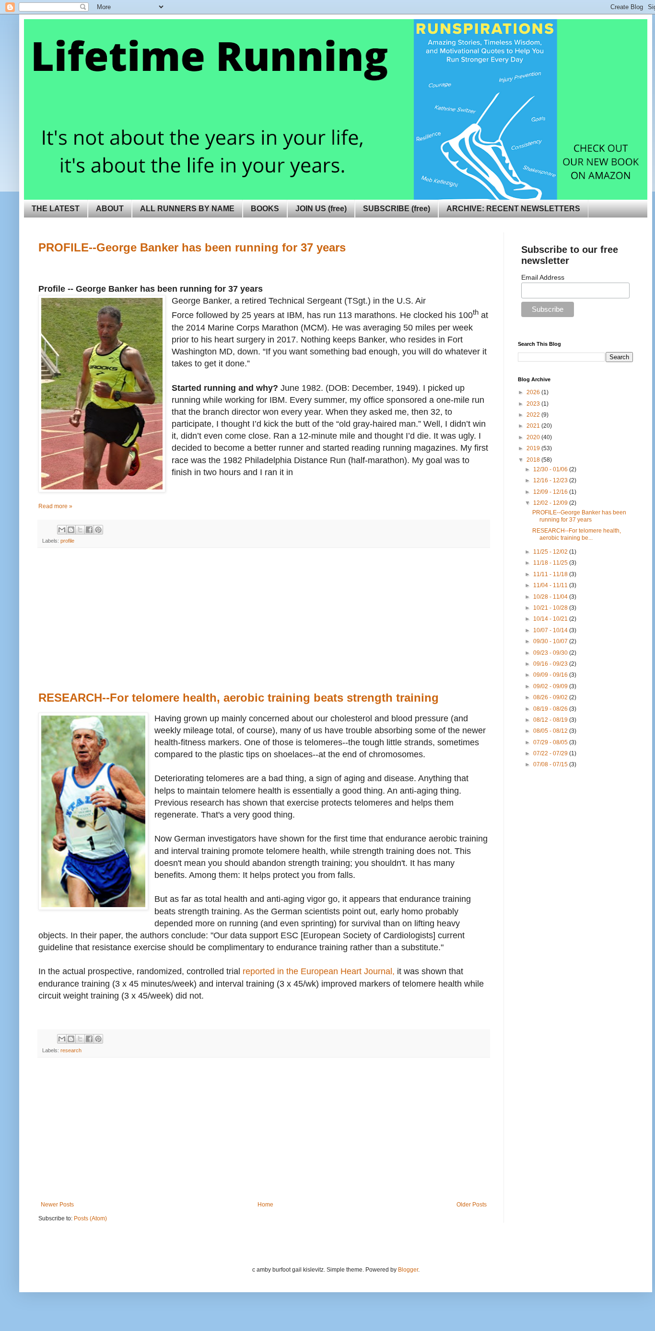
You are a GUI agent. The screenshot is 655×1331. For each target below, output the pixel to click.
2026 (533, 392)
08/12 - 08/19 (551, 720)
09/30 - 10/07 (551, 641)
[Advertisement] (264, 620)
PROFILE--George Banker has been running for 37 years (579, 516)
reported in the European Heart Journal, (319, 971)
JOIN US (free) (321, 209)
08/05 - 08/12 (551, 731)
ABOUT (110, 209)
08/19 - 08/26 (551, 708)
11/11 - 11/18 (551, 574)
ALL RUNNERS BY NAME (187, 209)
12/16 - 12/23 (551, 480)
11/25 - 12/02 (551, 551)
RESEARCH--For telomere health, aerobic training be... (576, 534)
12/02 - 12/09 (551, 503)
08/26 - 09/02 (551, 697)
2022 (533, 414)
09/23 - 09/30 (551, 652)
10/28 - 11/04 (551, 596)
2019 (533, 448)
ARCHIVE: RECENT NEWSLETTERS (513, 209)
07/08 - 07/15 (551, 764)
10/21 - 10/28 (551, 607)
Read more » (55, 506)
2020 (533, 437)
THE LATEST (56, 209)
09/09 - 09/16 (551, 674)
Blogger (408, 1269)
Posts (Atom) (90, 1218)
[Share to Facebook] (89, 530)
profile (67, 541)
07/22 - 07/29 (551, 753)
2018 (533, 459)
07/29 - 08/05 (551, 742)
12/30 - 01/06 (551, 469)
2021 (533, 425)
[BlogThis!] (71, 530)
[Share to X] (80, 530)
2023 (533, 403)
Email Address (542, 277)
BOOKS (265, 209)
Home (265, 1204)
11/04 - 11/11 (551, 585)
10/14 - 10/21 (551, 618)
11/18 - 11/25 (551, 562)
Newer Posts (57, 1204)
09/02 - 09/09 (551, 686)
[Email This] (62, 530)
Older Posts (471, 1204)
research (71, 1050)
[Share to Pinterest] (98, 530)
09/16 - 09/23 (551, 663)
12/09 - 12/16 (551, 492)
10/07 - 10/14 (551, 630)
